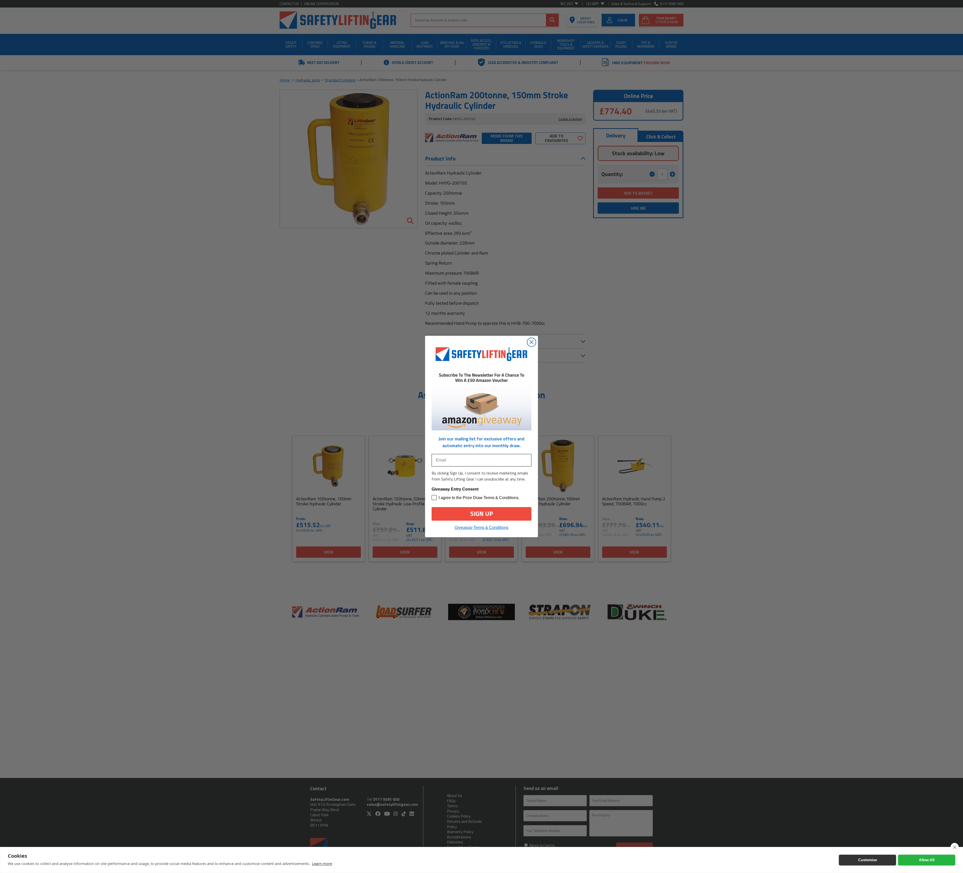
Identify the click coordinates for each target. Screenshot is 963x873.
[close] (954, 847)
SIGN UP (481, 513)
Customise (867, 860)
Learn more (322, 863)
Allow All (926, 860)
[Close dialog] (531, 342)
